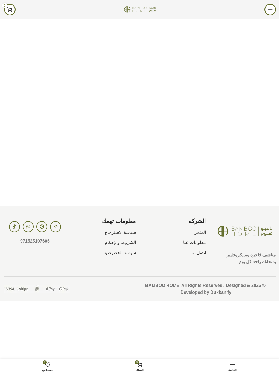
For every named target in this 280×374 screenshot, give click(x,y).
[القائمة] (270, 9)
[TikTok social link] (14, 226)
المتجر (200, 232)
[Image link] (245, 231)
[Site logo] (140, 9)
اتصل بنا (199, 252)
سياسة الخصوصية (120, 252)
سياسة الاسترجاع (120, 232)
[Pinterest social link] (41, 226)
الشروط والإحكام (120, 242)
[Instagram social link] (55, 226)
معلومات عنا (194, 242)
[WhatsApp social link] (28, 226)
